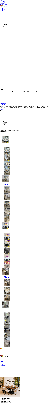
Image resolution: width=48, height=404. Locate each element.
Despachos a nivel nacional (3, 103)
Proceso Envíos (1, 105)
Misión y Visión (3, 8)
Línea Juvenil (6, 15)
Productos (2, 11)
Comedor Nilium (6, 184)
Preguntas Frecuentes (4, 9)
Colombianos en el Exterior (3, 21)
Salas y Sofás (6, 18)
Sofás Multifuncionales (7, 17)
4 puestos (3, 133)
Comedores (5, 276)
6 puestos (5, 133)
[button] (24, 105)
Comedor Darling (6, 277)
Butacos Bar (6, 12)
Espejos (5, 14)
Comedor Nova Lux (6, 309)
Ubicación (3, 10)
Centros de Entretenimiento (7, 13)
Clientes (2, 19)
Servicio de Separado (2, 104)
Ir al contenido (1, 0)
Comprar (3, 143)
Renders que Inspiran (4, 20)
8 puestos (6, 133)
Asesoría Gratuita (2, 102)
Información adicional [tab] (3, 109)
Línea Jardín (6, 16)
